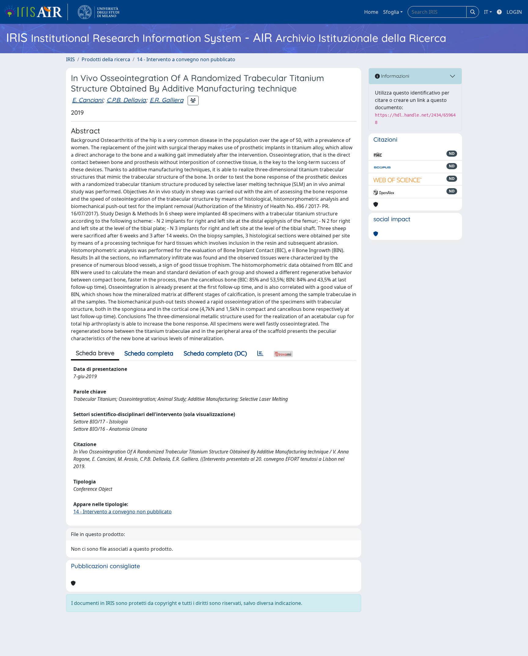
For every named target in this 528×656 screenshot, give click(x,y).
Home (371, 12)
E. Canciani (87, 100)
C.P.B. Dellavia (126, 100)
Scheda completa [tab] (148, 353)
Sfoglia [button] (391, 12)
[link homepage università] (98, 12)
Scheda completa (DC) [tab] (215, 353)
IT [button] (486, 12)
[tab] (260, 353)
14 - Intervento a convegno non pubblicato (186, 59)
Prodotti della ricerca (106, 59)
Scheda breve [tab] (95, 353)
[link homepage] (36, 12)
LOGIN (514, 12)
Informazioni (394, 76)
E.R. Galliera (166, 100)
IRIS (70, 59)
